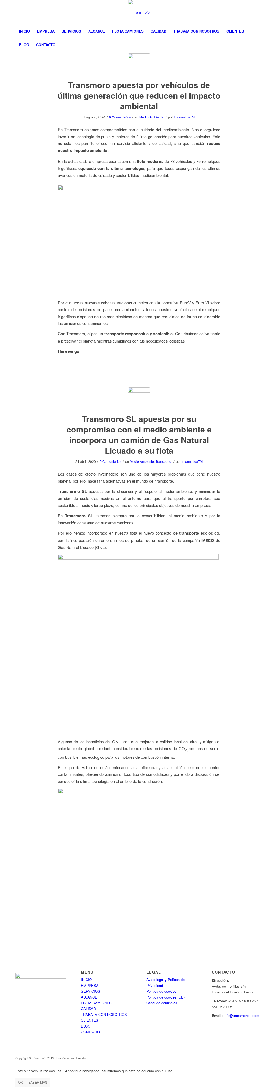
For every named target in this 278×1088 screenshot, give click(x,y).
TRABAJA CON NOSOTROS (104, 1014)
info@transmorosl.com (241, 1015)
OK (20, 1082)
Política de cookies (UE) (165, 997)
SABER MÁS (37, 1082)
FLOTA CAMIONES (96, 1002)
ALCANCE (89, 997)
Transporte (163, 461)
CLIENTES (89, 1020)
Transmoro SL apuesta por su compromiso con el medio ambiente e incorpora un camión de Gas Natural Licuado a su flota (139, 434)
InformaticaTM (184, 117)
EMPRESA (90, 985)
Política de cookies (161, 991)
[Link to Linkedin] (250, 12)
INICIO (86, 979)
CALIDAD (88, 1008)
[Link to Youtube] (258, 12)
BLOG (85, 1026)
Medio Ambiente (151, 117)
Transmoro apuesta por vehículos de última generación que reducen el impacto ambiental (139, 95)
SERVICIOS (90, 991)
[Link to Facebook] (234, 12)
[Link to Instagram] (242, 12)
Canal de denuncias (161, 1002)
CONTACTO (90, 1031)
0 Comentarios (120, 117)
